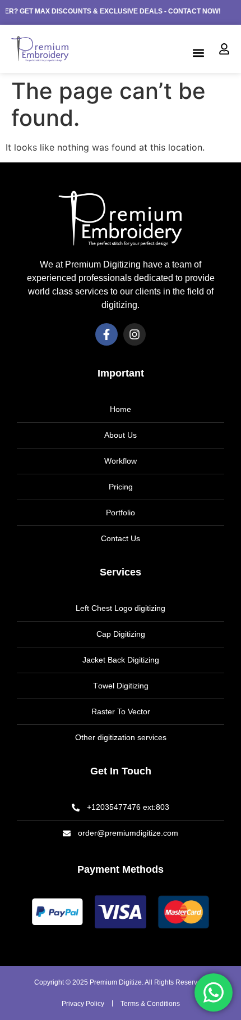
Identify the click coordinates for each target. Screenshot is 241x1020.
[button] (198, 52)
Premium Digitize (116, 982)
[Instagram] (134, 334)
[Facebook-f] (106, 334)
